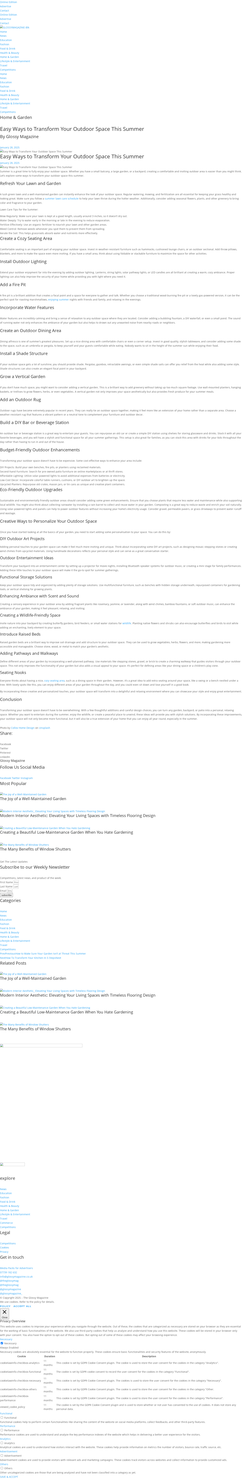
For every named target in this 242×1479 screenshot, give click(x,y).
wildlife (126, 623)
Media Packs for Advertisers (16, 1268)
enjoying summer (59, 299)
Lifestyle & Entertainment (15, 61)
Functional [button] (6, 1413)
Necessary (10, 1343)
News (3, 35)
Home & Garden (9, 57)
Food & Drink (7, 48)
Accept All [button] (22, 1306)
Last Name (6, 886)
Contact (4, 10)
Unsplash (44, 727)
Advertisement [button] (8, 1451)
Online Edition (8, 2)
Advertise (5, 6)
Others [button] (4, 1464)
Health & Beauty (9, 52)
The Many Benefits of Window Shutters (35, 849)
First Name (7, 882)
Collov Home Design (22, 727)
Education (6, 40)
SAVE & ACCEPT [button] (9, 1476)
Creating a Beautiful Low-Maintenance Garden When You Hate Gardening (66, 832)
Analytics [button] (5, 1438)
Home (3, 31)
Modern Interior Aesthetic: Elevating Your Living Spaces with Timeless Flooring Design (78, 815)
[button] (121, 744)
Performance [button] (7, 1426)
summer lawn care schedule (61, 198)
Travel (3, 65)
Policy (5, 1306)
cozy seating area (54, 680)
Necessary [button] (6, 1339)
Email (3, 890)
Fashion (4, 44)
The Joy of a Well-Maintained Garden (33, 798)
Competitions (8, 69)
